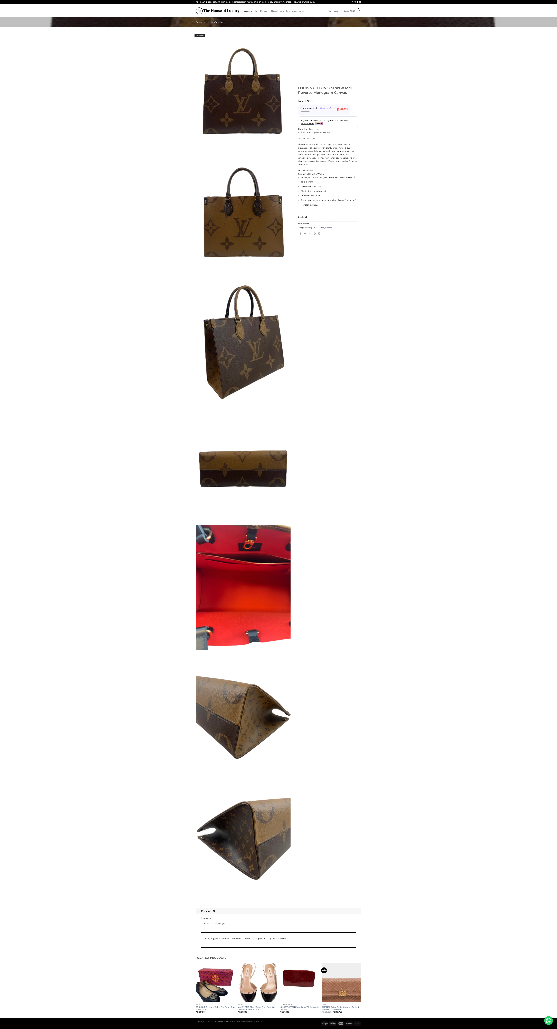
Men (256, 11)
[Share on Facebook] (300, 234)
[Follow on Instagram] (355, 2)
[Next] (361, 990)
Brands (263, 11)
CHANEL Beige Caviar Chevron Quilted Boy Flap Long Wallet (340, 1008)
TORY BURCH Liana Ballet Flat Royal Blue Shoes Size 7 (215, 1008)
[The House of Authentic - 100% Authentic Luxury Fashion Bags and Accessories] (218, 10)
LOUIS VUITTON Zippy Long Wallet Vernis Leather (299, 1008)
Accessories (298, 11)
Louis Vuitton (216, 22)
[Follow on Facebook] (352, 2)
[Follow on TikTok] (357, 2)
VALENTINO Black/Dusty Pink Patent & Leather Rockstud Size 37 (256, 1008)
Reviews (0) (208, 911)
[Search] (330, 11)
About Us (258, 1021)
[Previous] (196, 990)
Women (248, 11)
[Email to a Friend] (310, 234)
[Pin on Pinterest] (314, 234)
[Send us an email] (360, 2)
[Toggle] (198, 911)
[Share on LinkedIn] (319, 234)
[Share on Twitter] (305, 234)
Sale (288, 11)
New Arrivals (277, 11)
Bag (310, 228)
